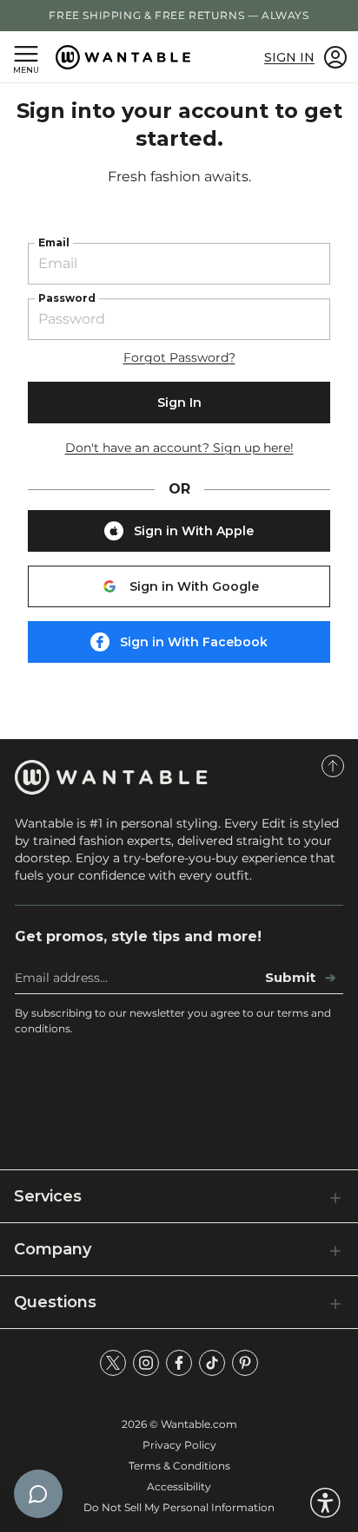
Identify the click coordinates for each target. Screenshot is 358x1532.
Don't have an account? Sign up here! (179, 447)
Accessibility (179, 1486)
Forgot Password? (179, 357)
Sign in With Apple (194, 531)
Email (54, 242)
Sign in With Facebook (194, 642)
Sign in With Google (194, 586)
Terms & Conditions (179, 1465)
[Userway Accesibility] (325, 1503)
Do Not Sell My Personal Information (179, 1507)
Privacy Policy (179, 1444)
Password (67, 297)
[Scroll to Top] (333, 766)
